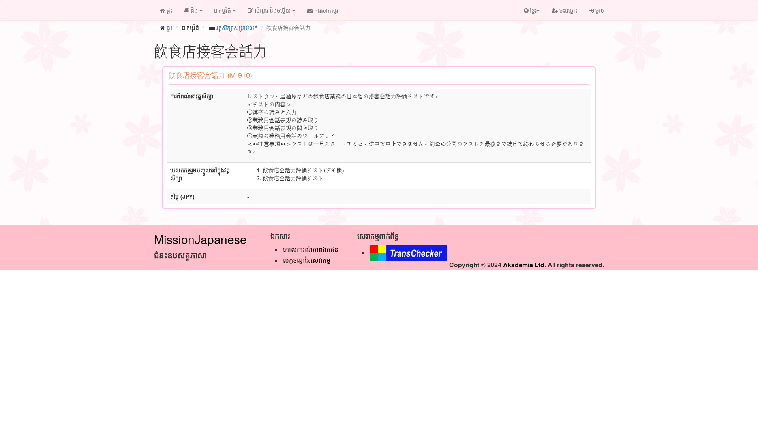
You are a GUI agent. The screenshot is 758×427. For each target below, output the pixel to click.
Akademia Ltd (523, 264)
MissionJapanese (200, 239)
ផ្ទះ (169, 28)
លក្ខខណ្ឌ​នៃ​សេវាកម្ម (306, 260)
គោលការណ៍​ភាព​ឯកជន (310, 249)
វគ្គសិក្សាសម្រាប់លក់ (237, 28)
